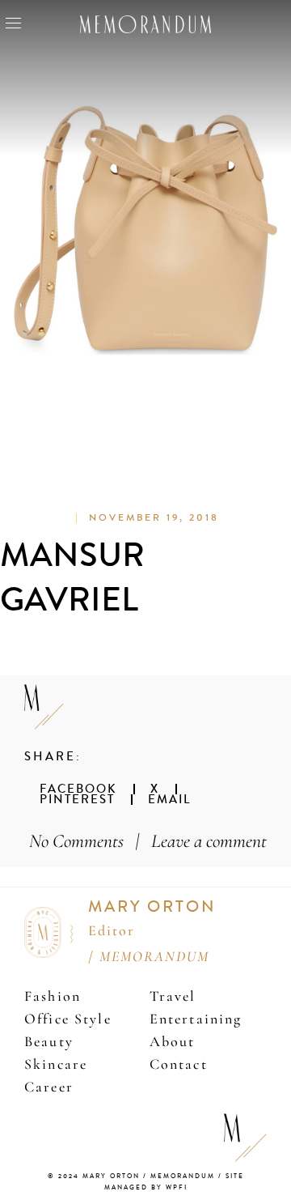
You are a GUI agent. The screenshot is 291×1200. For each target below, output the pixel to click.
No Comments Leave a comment (148, 841)
